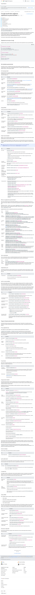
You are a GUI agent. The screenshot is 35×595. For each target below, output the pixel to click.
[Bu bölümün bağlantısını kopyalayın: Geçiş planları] (7, 107)
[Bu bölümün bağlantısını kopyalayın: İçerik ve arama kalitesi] (11, 281)
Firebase (2, 583)
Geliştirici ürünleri (3, 571)
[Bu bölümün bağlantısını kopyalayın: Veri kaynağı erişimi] (9, 71)
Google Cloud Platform (4, 584)
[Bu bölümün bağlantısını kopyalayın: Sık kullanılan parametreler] (14, 64)
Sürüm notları (3, 572)
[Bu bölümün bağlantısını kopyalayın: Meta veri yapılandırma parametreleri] (16, 199)
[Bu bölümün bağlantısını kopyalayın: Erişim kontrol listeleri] (10, 135)
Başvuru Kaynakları (17, 11)
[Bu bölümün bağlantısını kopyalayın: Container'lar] (7, 471)
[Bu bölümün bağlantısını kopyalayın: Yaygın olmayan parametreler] (15, 321)
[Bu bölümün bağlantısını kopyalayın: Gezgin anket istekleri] (10, 379)
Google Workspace (7, 11)
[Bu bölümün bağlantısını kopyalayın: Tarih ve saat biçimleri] (9, 255)
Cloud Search (3, 3)
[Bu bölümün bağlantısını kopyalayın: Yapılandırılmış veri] (9, 267)
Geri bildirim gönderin (30, 13)
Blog (24, 568)
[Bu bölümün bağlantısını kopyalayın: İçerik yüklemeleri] (9, 459)
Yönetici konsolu (14, 568)
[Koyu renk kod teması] (32, 44)
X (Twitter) (25, 571)
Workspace (10, 1)
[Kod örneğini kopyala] (33, 44)
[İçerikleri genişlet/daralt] (5, 17)
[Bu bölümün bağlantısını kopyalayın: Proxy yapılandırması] (10, 327)
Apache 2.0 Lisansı (28, 556)
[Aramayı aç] (23, 1)
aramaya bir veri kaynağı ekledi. (26, 80)
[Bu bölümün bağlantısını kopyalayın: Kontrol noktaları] (8, 448)
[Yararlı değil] (33, 11)
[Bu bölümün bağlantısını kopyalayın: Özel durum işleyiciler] (10, 528)
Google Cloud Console (15, 571)
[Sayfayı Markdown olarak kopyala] (21, 15)
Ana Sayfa (2, 11)
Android (2, 580)
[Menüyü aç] (1, 1)
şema (6, 226)
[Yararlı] (32, 11)
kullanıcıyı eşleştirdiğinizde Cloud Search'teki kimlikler (14, 98)
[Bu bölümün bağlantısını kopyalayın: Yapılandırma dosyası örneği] (15, 40)
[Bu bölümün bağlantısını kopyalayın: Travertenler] (7, 361)
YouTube (25, 572)
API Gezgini (13, 572)
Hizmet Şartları (3, 575)
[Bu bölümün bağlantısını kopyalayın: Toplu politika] (7, 494)
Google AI (2, 586)
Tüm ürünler (2, 587)
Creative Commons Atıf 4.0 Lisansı (16, 556)
